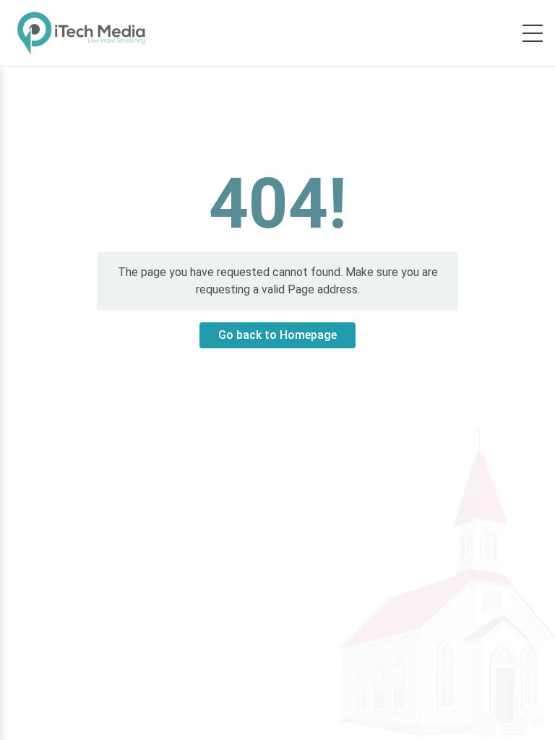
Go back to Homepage (277, 335)
